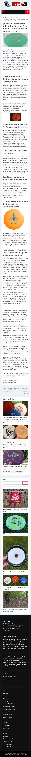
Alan (19, 31)
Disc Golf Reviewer (19, 753)
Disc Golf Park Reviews (9, 709)
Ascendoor (11, 754)
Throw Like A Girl (8, 739)
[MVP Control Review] (15, 523)
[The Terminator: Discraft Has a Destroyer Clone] (15, 499)
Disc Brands (6, 701)
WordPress (24, 754)
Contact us (6, 679)
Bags (4, 690)
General (5, 723)
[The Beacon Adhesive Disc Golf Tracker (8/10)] (15, 553)
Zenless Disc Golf (8, 747)
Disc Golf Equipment (9, 706)
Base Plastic (6, 693)
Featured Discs (7, 720)
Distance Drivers (7, 715)
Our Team (5, 674)
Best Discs (6, 696)
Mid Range (15, 380)
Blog (4, 698)
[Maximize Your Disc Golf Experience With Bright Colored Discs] (15, 600)
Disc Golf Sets (7, 712)
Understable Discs (8, 741)
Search (5, 479)
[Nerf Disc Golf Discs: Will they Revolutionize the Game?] (15, 580)
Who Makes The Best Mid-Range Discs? (15, 417)
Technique (6, 736)
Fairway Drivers (7, 717)
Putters (5, 733)
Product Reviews (7, 731)
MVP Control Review (9, 534)
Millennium (13, 382)
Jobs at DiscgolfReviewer (10, 677)
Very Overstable (7, 744)
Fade (8, 382)
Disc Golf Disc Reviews (8, 380)
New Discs (6, 728)
